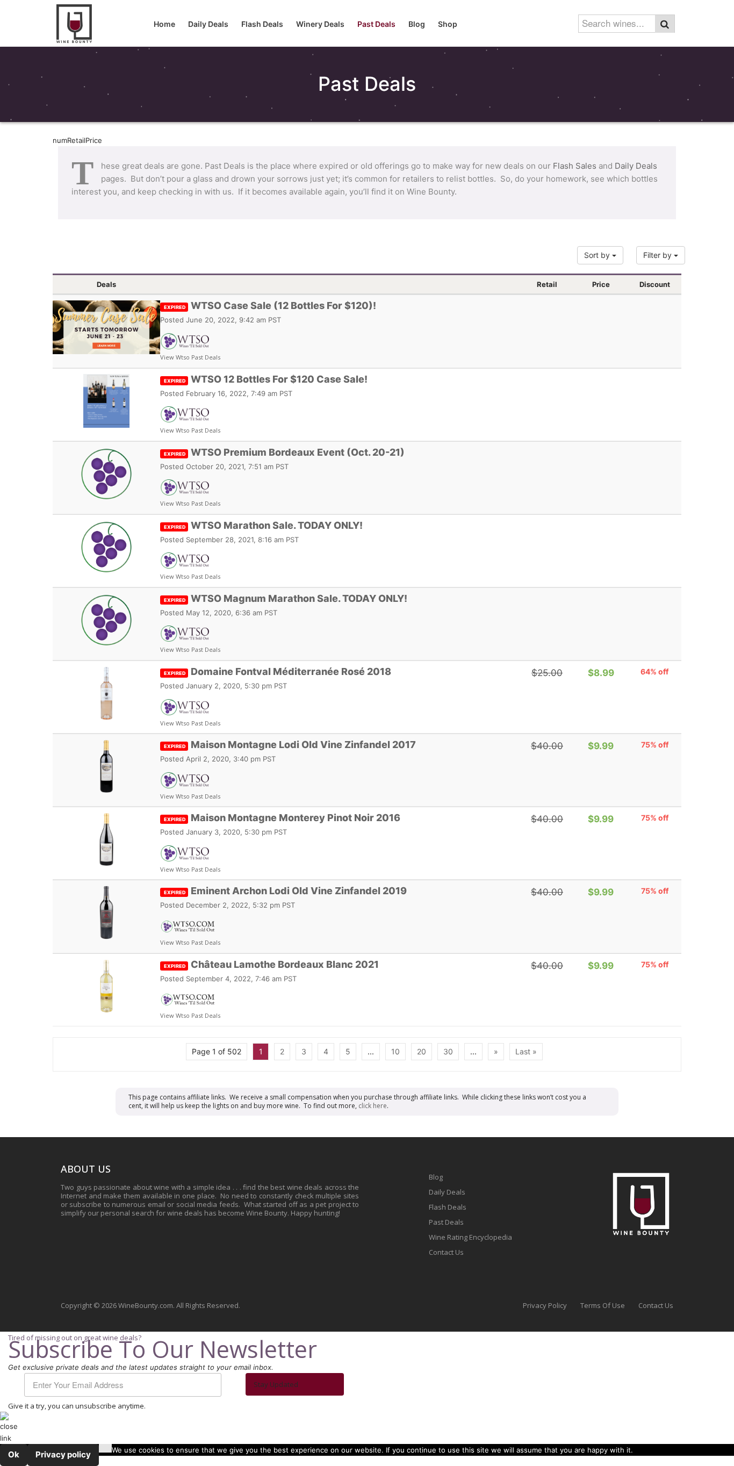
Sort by (598, 255)
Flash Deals (447, 1207)
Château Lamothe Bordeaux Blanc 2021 (271, 964)
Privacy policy (63, 1454)
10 (395, 1051)
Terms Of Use (602, 1305)
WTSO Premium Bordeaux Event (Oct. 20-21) (284, 452)
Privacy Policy (545, 1305)
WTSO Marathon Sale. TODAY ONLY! (263, 525)
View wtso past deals (190, 357)
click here (372, 1105)
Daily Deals (636, 166)
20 (421, 1051)
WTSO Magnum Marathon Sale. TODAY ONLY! (285, 598)
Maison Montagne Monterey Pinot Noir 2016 (282, 817)
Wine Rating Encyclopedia (470, 1237)
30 (448, 1051)
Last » (526, 1051)
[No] (105, 1448)
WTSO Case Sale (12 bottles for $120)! (270, 305)
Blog (436, 1177)
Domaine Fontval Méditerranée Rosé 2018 (277, 671)
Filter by (658, 255)
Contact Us (446, 1252)
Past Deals (446, 1222)
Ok (13, 1454)
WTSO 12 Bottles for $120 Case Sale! (266, 379)
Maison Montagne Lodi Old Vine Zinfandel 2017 (290, 744)
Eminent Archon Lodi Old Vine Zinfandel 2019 (285, 890)
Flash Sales (574, 166)
